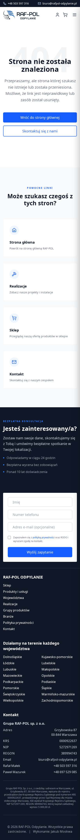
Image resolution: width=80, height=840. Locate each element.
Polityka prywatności (18, 623)
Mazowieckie (12, 675)
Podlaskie (49, 682)
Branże (8, 616)
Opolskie (48, 675)
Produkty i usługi (15, 591)
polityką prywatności (44, 537)
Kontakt (9, 629)
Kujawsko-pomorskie (57, 657)
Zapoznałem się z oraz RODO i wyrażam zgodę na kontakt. (40, 539)
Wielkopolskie (13, 700)
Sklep (7, 585)
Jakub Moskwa (61, 831)
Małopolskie (50, 669)
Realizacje (10, 604)
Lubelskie (48, 663)
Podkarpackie (13, 682)
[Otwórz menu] (74, 14)
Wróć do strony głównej (40, 117)
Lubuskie (9, 669)
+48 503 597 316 (65, 766)
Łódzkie (8, 663)
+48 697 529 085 (65, 772)
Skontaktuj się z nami (40, 131)
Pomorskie (11, 688)
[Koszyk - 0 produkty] (66, 14)
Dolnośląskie (12, 657)
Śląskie (47, 688)
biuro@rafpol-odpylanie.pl (57, 759)
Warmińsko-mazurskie (58, 694)
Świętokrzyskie (14, 694)
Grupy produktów (16, 610)
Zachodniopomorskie (57, 700)
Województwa (13, 598)
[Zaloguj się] (57, 14)
